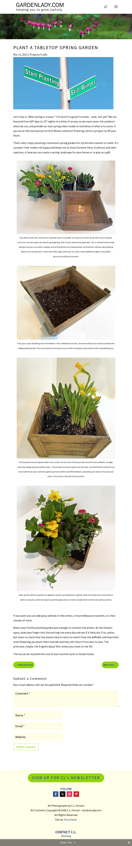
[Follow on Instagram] (69, 794)
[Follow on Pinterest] (76, 794)
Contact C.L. (65, 832)
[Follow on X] (62, 794)
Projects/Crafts (38, 54)
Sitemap (66, 836)
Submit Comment (26, 747)
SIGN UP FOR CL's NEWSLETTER (66, 777)
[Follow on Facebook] (55, 794)
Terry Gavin (70, 819)
